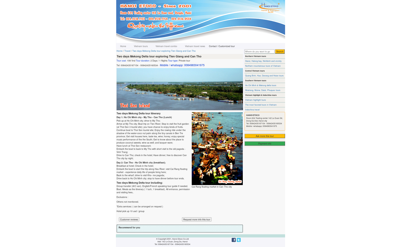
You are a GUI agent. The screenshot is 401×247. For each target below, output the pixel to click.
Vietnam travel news (195, 46)
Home (123, 46)
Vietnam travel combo (166, 46)
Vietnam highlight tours (255, 99)
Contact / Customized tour (222, 46)
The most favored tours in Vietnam (261, 104)
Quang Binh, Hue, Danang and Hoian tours (264, 75)
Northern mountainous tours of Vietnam (263, 65)
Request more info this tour (196, 219)
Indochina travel (252, 109)
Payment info (264, 143)
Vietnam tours (141, 46)
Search (279, 51)
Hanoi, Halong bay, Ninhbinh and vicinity (263, 60)
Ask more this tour (265, 136)
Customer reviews (129, 219)
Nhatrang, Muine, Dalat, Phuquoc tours (262, 90)
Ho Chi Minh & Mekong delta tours (260, 85)
